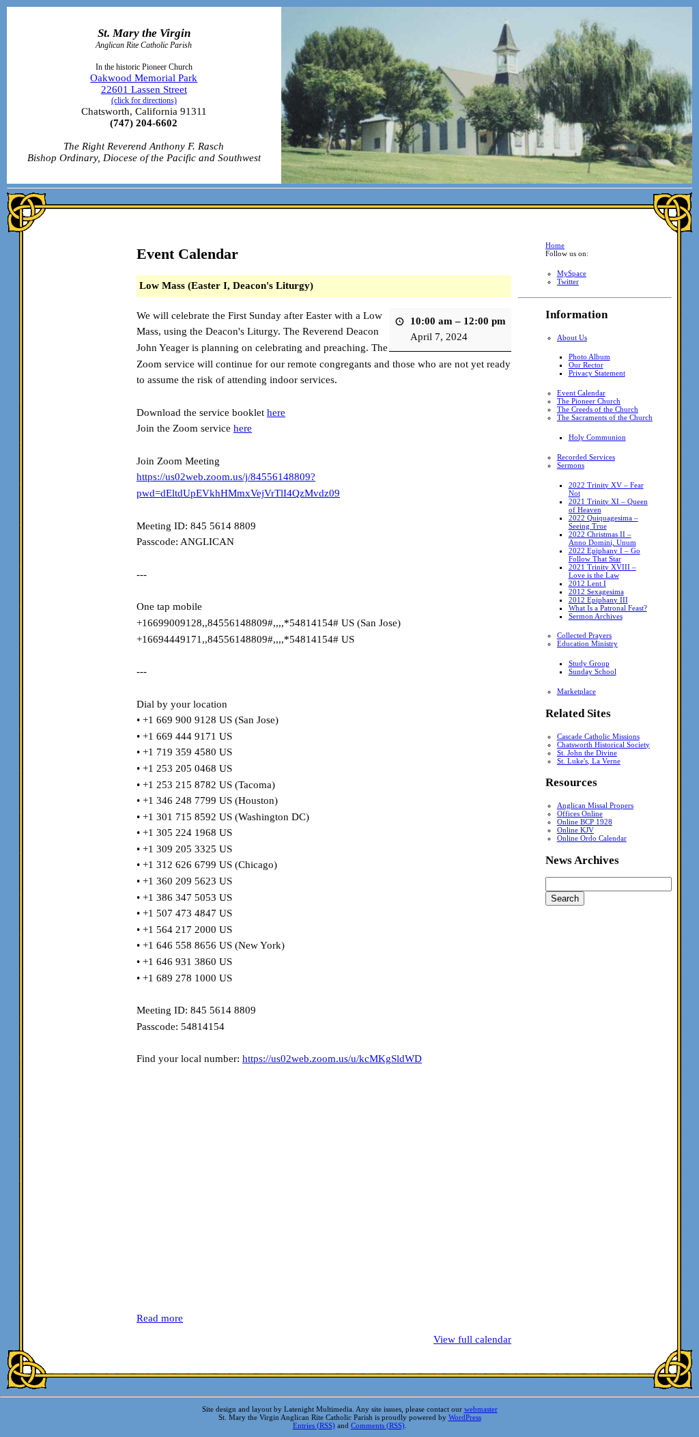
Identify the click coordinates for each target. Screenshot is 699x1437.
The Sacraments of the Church (605, 417)
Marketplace (576, 691)
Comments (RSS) (378, 1425)
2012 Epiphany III (598, 600)
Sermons (570, 465)
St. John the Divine (587, 753)
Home (555, 245)
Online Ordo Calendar (592, 838)
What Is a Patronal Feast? (608, 608)
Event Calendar (581, 393)
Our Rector (586, 365)
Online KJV (575, 830)
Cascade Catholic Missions (598, 736)
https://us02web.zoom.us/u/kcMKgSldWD (332, 1058)
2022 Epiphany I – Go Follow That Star (604, 554)
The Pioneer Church (588, 401)
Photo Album (589, 356)
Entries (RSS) (314, 1425)
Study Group (589, 663)
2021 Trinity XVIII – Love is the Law (602, 571)
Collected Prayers (584, 635)
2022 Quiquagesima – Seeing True (603, 522)
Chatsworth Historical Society (603, 744)
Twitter (568, 281)
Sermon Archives (596, 616)
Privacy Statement (597, 373)
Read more (160, 1318)
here (276, 412)
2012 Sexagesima (596, 591)
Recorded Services (586, 457)
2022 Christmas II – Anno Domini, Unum (602, 538)
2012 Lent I (587, 583)
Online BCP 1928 (584, 822)
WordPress (464, 1417)
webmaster (481, 1409)
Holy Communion (597, 437)
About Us (572, 337)
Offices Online (580, 813)
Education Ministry (587, 643)
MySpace (571, 273)
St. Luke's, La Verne (588, 761)
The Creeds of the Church (597, 409)
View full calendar (472, 1339)
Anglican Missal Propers (595, 805)
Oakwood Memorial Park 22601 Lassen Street (143, 88)
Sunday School (592, 671)
